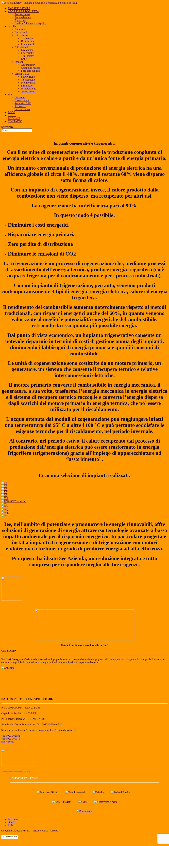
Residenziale (27, 41)
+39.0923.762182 (10, 735)
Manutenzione (28, 88)
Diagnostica (27, 85)
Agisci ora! (20, 20)
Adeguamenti (28, 91)
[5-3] (4, 492)
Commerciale (28, 44)
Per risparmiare (22, 14)
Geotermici (27, 50)
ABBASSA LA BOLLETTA (23, 11)
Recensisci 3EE (23, 103)
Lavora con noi (22, 109)
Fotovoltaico (21, 35)
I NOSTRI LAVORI (19, 8)
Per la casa (20, 29)
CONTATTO (15, 121)
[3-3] (4, 489)
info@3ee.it (7, 741)
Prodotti (19, 61)
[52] (4, 504)
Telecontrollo (28, 79)
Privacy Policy (40, 830)
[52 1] (5, 507)
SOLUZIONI (15, 26)
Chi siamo (20, 97)
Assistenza (20, 106)
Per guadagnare (23, 17)
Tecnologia (27, 38)
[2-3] (4, 486)
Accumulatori (28, 64)
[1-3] (4, 483)
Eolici (24, 58)
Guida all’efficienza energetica (30, 23)
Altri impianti (21, 47)
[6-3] (4, 495)
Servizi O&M (22, 73)
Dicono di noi (22, 100)
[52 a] (4, 510)
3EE (10, 94)
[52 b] (5, 513)
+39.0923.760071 (10, 738)
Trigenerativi (27, 55)
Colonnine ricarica (30, 67)
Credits (54, 830)
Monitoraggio (28, 82)
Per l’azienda (21, 32)
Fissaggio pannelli (30, 70)
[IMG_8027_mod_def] (13, 501)
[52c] (4, 516)
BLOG (11, 112)
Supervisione (28, 76)
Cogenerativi (27, 53)
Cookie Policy (11, 837)
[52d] (4, 498)
